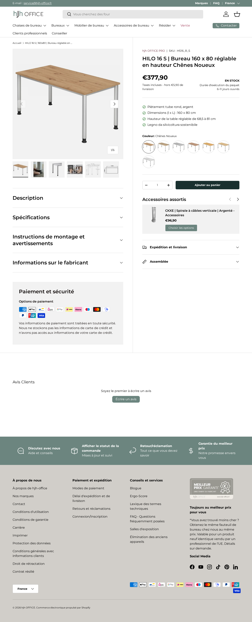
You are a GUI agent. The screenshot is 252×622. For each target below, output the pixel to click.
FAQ (216, 3)
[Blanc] (148, 162)
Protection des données (32, 543)
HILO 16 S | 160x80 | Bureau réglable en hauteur (48, 42)
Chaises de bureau (27, 25)
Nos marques (23, 496)
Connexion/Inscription (89, 516)
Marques (201, 3)
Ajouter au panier (207, 185)
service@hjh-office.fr (38, 3)
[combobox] (133, 14)
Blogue (135, 488)
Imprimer (20, 535)
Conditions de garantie (30, 520)
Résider (165, 25)
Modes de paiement (88, 488)
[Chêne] (163, 147)
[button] (237, 14)
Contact (19, 504)
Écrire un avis (126, 399)
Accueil (17, 42)
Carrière (19, 527)
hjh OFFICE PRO (153, 50)
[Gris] (178, 147)
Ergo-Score (138, 496)
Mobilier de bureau (89, 25)
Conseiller (59, 33)
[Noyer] (193, 147)
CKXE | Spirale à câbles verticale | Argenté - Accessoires (199, 213)
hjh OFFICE (28, 607)
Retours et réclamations (91, 509)
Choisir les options (181, 228)
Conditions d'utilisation (31, 512)
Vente (185, 25)
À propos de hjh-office (30, 488)
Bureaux (58, 25)
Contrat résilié (23, 571)
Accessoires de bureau (131, 25)
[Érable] (223, 147)
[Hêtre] (208, 147)
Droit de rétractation (29, 564)
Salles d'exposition (144, 529)
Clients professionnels (30, 33)
